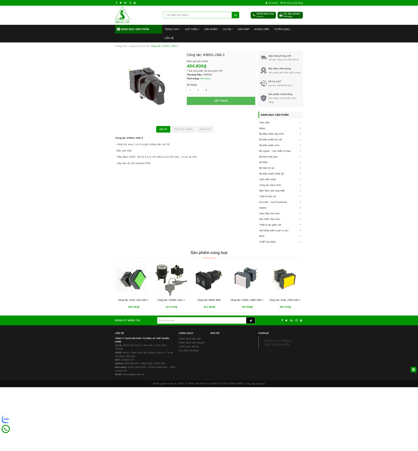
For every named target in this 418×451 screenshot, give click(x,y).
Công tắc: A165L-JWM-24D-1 (246, 300)
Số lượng (192, 84)
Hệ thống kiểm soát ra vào (273, 230)
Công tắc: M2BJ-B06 (209, 300)
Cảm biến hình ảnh (269, 213)
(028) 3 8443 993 (137, 367)
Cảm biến (264, 122)
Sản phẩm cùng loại (209, 252)
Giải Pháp (243, 29)
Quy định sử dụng (189, 350)
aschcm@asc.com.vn (133, 374)
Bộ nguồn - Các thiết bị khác (275, 151)
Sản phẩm (210, 29)
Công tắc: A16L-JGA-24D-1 (133, 300)
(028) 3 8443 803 (156, 363)
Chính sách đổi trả (189, 346)
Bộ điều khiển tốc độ (270, 139)
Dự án (227, 29)
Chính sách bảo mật (190, 338)
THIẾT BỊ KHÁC (267, 241)
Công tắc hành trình (270, 185)
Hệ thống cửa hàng (292, 2)
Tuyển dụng (282, 29)
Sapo (262, 383)
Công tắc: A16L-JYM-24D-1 (284, 300)
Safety (263, 207)
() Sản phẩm (291, 15)
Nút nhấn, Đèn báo (269, 219)
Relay (262, 128)
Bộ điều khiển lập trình (271, 133)
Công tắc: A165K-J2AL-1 (171, 300)
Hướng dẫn (261, 29)
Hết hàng (215, 307)
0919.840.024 (284, 85)
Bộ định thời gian (268, 156)
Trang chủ (172, 29)
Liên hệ (169, 38)
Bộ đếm (263, 162)
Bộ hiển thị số (266, 167)
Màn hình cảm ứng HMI (272, 190)
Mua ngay (139, 307)
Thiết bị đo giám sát (270, 224)
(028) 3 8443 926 (158, 367)
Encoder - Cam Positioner (273, 202)
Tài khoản (272, 2)
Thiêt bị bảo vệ (267, 196)
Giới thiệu (192, 29)
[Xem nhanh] (226, 307)
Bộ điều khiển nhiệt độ (271, 173)
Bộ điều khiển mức (269, 145)
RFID (262, 236)
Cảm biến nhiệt (267, 179)
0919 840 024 (265, 13)
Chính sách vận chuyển (191, 342)
